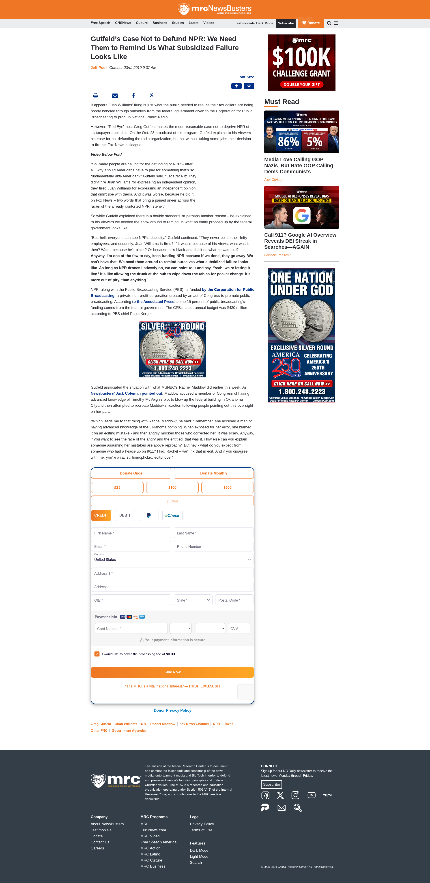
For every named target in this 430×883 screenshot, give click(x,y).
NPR (216, 724)
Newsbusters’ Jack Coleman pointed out (126, 393)
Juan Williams (126, 724)
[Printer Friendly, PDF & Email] (115, 96)
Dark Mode (264, 23)
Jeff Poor (99, 68)
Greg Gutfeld (101, 724)
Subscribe (286, 23)
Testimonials (245, 23)
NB (143, 724)
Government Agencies (129, 730)
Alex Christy (273, 179)
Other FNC (99, 730)
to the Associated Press (153, 302)
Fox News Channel (194, 724)
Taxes (228, 724)
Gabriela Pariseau (277, 255)
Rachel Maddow (162, 724)
